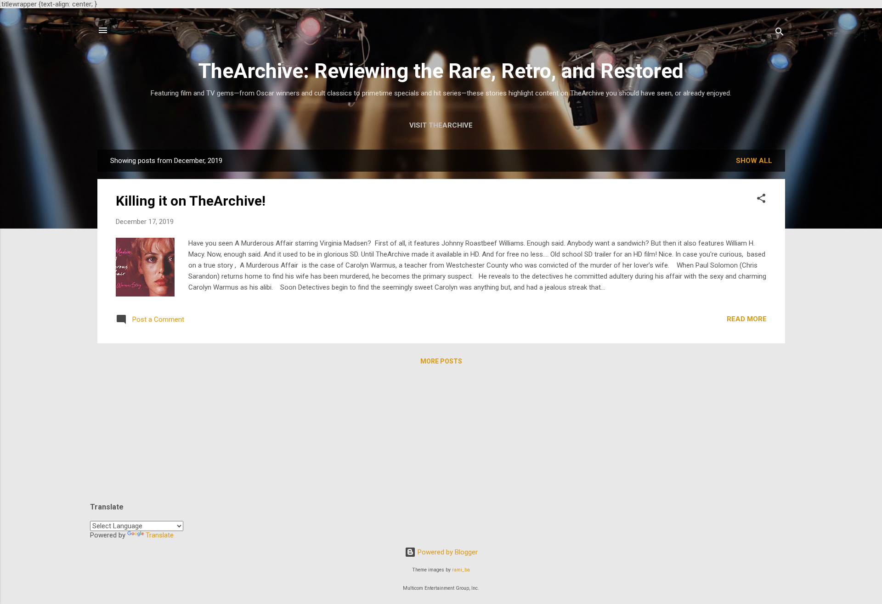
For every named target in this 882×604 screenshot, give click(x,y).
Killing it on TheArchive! (191, 201)
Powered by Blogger (447, 552)
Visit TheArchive (441, 125)
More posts (441, 361)
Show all (754, 161)
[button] (761, 200)
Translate (160, 535)
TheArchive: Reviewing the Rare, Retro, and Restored (441, 71)
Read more (747, 319)
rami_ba (461, 570)
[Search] (779, 33)
